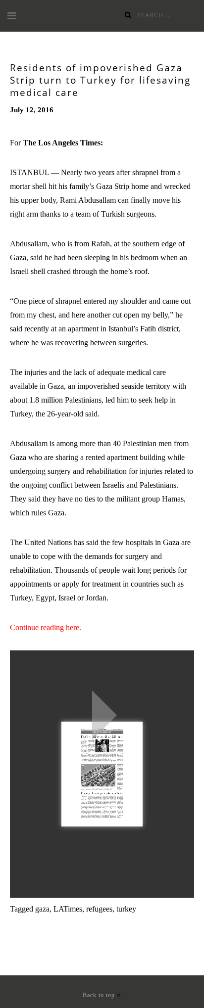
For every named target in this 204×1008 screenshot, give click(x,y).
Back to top (100, 995)
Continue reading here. (45, 627)
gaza (42, 909)
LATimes (67, 909)
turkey (126, 909)
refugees (99, 909)
